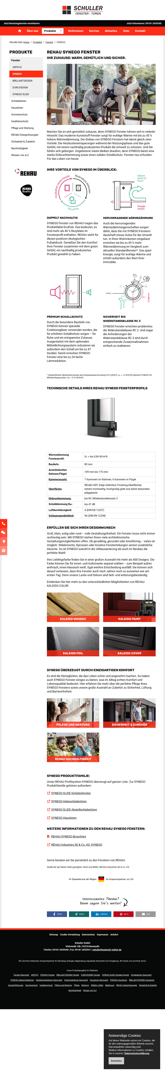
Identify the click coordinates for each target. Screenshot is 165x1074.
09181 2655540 (153, 23)
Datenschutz (88, 934)
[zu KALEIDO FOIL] (73, 641)
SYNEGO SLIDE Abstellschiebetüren (74, 809)
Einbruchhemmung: (60, 498)
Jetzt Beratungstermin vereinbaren (22, 23)
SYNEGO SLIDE (21, 94)
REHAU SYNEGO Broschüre (68, 836)
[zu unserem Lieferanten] (26, 175)
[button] (57, 914)
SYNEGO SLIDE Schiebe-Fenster (115, 975)
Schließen (116, 1060)
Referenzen (75, 30)
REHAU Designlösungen (24, 134)
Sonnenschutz (19, 114)
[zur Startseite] (82, 9)
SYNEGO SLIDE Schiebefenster (71, 793)
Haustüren (17, 107)
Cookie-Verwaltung (70, 934)
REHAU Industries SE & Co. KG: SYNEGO (76, 844)
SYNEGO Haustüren (64, 817)
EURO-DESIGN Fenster (90, 975)
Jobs (126, 30)
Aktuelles (111, 30)
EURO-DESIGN (20, 87)
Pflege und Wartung (22, 128)
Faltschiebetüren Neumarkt (76, 980)
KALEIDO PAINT (129, 619)
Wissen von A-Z (20, 155)
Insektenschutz (19, 121)
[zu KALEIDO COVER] (129, 641)
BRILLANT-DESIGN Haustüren (141, 980)
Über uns (32, 30)
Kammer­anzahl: (58, 479)
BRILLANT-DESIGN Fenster (68, 975)
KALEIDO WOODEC (73, 619)
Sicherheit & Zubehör (23, 141)
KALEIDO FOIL (73, 653)
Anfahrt (114, 934)
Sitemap (53, 934)
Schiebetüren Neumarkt (141, 975)
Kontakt (140, 30)
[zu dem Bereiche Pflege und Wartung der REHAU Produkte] (73, 712)
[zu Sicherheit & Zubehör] (129, 712)
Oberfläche (55, 488)
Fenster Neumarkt (21, 975)
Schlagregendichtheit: (61, 515)
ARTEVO (17, 67)
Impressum (102, 934)
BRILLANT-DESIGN (22, 80)
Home (26, 42)
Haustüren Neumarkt (99, 980)
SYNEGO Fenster (47, 975)
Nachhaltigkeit (19, 148)
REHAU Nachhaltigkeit (73, 759)
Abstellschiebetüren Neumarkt (49, 980)
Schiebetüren (18, 101)
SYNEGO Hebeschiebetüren (69, 801)
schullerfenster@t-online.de (106, 949)
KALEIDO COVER (129, 653)
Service (94, 30)
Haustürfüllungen (15, 985)
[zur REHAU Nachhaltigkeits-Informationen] (73, 747)
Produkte (50, 30)
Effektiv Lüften (97, 985)
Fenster (49, 42)
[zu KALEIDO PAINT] (129, 607)
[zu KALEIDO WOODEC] (73, 607)
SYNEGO (17, 74)
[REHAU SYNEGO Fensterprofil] (101, 420)
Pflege (76, 985)
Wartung (85, 985)
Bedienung (109, 985)
